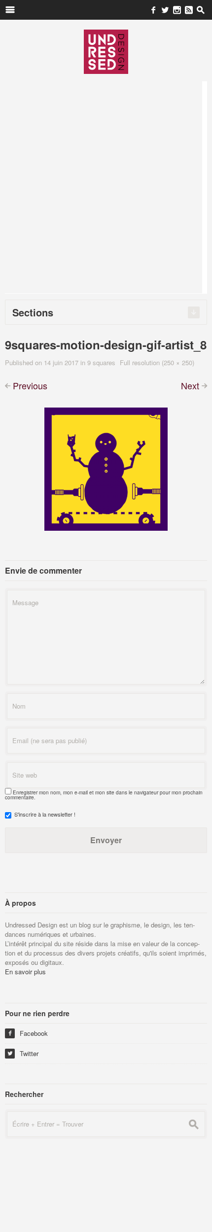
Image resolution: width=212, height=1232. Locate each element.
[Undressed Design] (106, 51)
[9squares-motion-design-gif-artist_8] (106, 468)
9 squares (101, 362)
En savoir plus (25, 971)
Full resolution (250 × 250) (157, 362)
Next (190, 385)
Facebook (27, 1033)
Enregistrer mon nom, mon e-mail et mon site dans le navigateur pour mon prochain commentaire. (104, 795)
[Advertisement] (106, 187)
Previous (30, 385)
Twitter (22, 1053)
